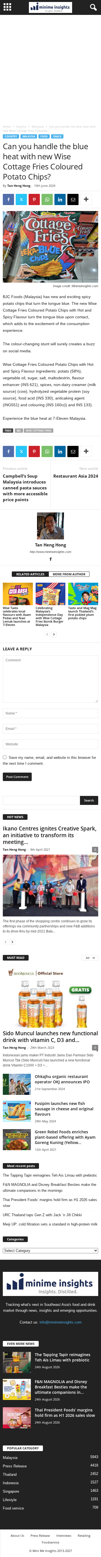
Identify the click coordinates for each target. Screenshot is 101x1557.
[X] (21, 199)
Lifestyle (10, 1500)
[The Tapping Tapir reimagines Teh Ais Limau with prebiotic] (17, 1362)
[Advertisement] (50, 68)
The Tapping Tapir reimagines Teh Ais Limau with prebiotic (50, 1175)
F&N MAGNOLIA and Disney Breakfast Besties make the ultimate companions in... (61, 1387)
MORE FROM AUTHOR (69, 574)
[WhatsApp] (47, 199)
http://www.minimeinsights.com (50, 551)
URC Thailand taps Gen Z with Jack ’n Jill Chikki (42, 1215)
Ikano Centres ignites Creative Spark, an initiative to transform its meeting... (50, 835)
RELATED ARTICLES (30, 574)
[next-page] (54, 634)
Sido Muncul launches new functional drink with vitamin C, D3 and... (50, 1037)
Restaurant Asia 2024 (75, 476)
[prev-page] (47, 634)
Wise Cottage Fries (38, 430)
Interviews (63, 1535)
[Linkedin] (60, 199)
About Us (17, 1535)
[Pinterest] (34, 199)
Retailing (84, 1535)
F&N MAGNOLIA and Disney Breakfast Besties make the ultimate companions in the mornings (49, 1187)
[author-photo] (50, 525)
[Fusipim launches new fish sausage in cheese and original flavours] (17, 1111)
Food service (13, 1508)
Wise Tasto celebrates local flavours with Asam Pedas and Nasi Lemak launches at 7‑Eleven (17, 616)
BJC (19, 430)
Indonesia (11, 1483)
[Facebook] (8, 199)
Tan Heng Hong (18, 185)
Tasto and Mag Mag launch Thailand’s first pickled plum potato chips (82, 613)
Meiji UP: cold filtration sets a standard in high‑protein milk (50, 1224)
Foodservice (50, 1542)
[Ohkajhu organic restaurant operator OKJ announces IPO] (17, 1084)
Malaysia (38, 126)
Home (7, 126)
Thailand (10, 1474)
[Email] (73, 199)
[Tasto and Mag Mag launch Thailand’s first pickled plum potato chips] (83, 594)
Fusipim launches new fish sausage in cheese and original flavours (64, 1109)
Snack (57, 136)
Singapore (11, 1491)
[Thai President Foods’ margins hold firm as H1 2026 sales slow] (17, 1417)
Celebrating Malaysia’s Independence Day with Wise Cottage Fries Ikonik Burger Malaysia (49, 616)
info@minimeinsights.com (61, 1322)
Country (21, 126)
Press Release (15, 1466)
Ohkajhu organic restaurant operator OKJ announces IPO (62, 1079)
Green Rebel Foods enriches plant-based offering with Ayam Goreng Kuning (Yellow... (65, 1137)
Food (44, 136)
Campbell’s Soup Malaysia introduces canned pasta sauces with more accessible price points (25, 487)
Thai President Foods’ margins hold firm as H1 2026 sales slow (50, 1203)
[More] (86, 199)
